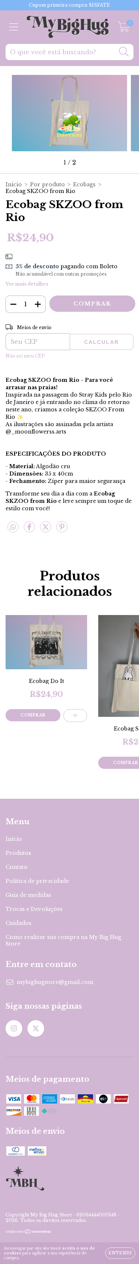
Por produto (47, 184)
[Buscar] (124, 52)
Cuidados (19, 923)
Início (14, 184)
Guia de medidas (28, 895)
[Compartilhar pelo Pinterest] (61, 529)
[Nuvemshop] (29, 1232)
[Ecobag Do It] (75, 715)
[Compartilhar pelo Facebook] (30, 529)
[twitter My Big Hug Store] (35, 1028)
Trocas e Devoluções (34, 909)
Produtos (18, 853)
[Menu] (14, 27)
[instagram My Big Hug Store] (14, 1028)
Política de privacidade (37, 881)
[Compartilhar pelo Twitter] (46, 529)
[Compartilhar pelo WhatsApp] (13, 527)
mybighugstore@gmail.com (55, 982)
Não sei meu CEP (25, 356)
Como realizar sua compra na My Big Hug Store (63, 940)
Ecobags (84, 184)
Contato (16, 867)
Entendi (120, 1253)
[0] (124, 29)
